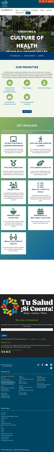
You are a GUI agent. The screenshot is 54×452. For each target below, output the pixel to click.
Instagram (29, 56)
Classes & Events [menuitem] (20, 12)
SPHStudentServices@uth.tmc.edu (8, 382)
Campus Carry (4, 418)
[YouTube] (7, 352)
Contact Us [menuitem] (49, 10)
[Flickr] (51, 368)
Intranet (2, 428)
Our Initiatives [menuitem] (24, 10)
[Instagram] (4, 352)
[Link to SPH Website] (7, 365)
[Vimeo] (9, 352)
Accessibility (3, 413)
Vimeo (41, 56)
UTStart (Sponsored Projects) (7, 440)
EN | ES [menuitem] (28, 13)
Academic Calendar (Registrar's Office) (9, 416)
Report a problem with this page (21, 449)
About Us (3, 414)
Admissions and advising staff (7, 384)
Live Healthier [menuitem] (34, 10)
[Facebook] (2, 352)
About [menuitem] (17, 10)
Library (2, 430)
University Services (5, 437)
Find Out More (27, 111)
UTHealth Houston (5, 438)
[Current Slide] (24, 48)
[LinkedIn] (51, 364)
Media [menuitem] (42, 10)
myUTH (2, 432)
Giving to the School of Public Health (8, 425)
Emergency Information (6, 423)
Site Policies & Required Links (7, 435)
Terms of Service (38, 339)
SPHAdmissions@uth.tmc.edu (7, 381)
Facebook (15, 56)
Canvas (2, 419)
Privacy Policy (28, 339)
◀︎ (2, 33)
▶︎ (53, 33)
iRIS (1, 426)
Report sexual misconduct (6, 433)
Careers (3, 421)
